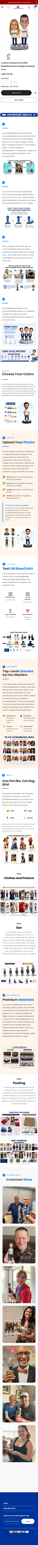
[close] (36, 2)
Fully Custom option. (13, 197)
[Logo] (19, 7)
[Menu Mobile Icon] (2, 7)
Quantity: (5, 78)
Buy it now (19, 100)
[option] (19, 32)
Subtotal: (5, 86)
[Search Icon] (8, 7)
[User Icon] (29, 7)
